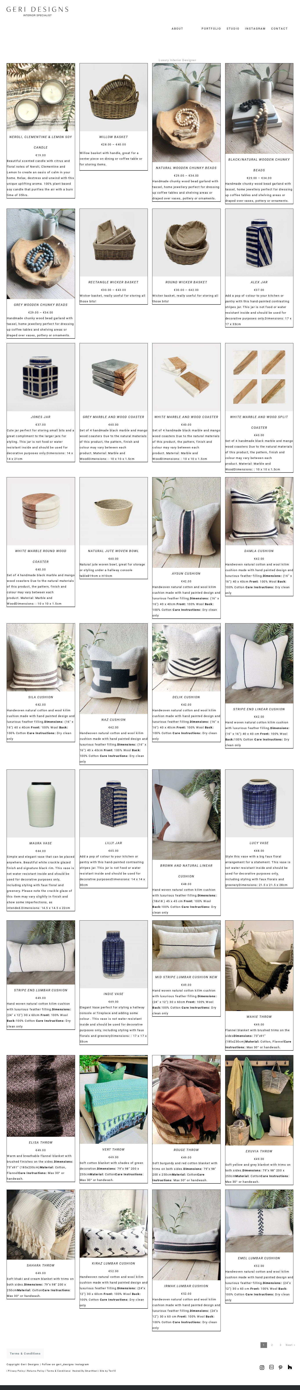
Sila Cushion (40, 697)
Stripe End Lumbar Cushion (41, 990)
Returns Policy (36, 1371)
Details (41, 97)
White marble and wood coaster (186, 417)
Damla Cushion (259, 551)
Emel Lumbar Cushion (259, 1258)
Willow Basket (113, 137)
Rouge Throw (186, 1150)
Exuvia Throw (259, 1151)
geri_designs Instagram (72, 1364)
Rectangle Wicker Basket (114, 282)
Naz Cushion (113, 719)
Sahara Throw (41, 1265)
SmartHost (91, 1371)
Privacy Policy (16, 1371)
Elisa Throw (41, 1142)
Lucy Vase (259, 843)
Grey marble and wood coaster (113, 417)
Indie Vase (114, 994)
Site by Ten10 (108, 1371)
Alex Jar (259, 282)
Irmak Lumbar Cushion (186, 1286)
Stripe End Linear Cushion (259, 709)
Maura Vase (40, 843)
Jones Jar (41, 417)
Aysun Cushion (186, 573)
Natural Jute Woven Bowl (113, 551)
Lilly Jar (113, 843)
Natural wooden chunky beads (186, 168)
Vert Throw (113, 1149)
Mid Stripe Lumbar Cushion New (186, 977)
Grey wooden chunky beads (41, 304)
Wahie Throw (259, 1016)
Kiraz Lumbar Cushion (113, 1263)
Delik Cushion (186, 697)
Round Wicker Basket (186, 282)
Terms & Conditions (58, 1371)
